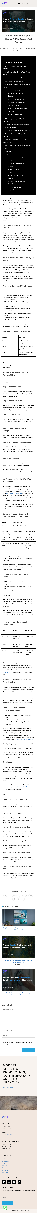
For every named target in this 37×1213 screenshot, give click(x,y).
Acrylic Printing (30, 48)
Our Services (5, 1161)
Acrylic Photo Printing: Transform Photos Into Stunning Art (18, 929)
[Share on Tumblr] (14, 899)
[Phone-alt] (27, 3)
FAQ (6, 155)
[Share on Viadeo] (18, 899)
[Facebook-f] (13, 3)
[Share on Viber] (22, 895)
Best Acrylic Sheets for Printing (14, 81)
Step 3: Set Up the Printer (18, 99)
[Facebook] (4, 1182)
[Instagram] (22, 3)
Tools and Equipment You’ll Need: (15, 78)
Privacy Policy (5, 1172)
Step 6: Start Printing (16, 114)
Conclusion (8, 151)
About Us (4, 1165)
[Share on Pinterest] (14, 895)
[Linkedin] (25, 3)
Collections (5, 1170)
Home (3, 1158)
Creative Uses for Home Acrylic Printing (17, 130)
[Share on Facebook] (9, 895)
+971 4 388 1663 (8, 1134)
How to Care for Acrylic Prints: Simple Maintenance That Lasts (18, 994)
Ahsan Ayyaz (6, 48)
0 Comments (20, 51)
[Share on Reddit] (31, 895)
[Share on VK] (27, 895)
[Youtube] (19, 3)
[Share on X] (5, 895)
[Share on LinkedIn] (18, 895)
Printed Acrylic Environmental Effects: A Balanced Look (18, 961)
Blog (3, 1168)
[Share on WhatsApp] (23, 899)
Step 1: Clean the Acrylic (18, 90)
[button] (34, 3)
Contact (4, 1163)
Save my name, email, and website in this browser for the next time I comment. (18, 1044)
